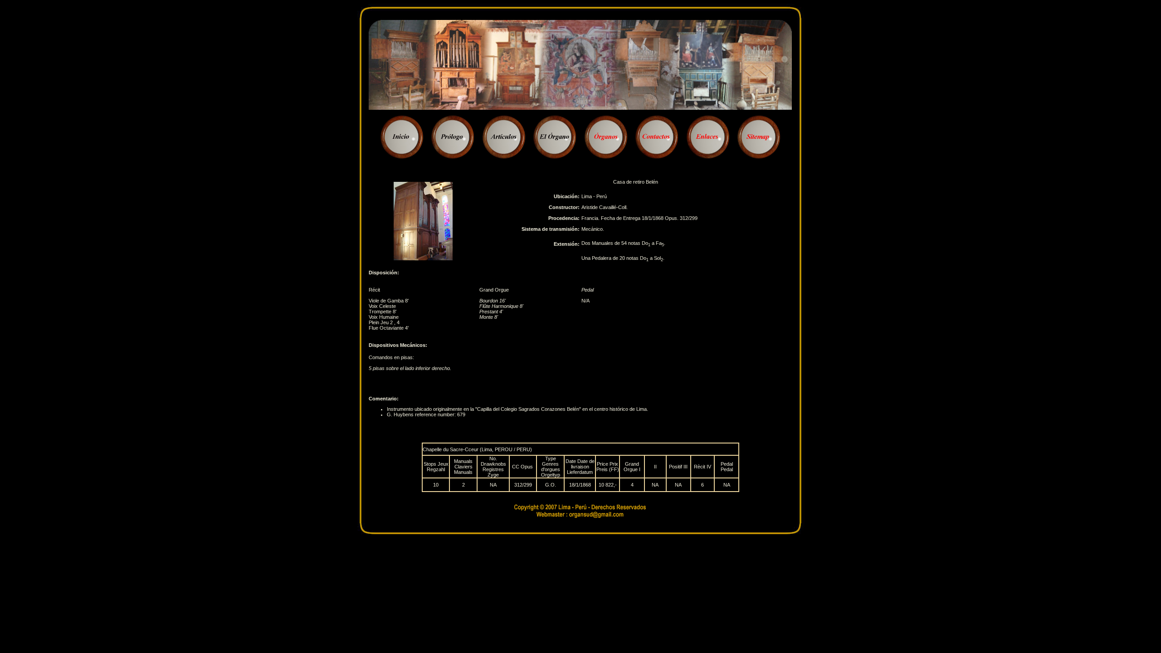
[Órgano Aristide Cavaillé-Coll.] (423, 258)
